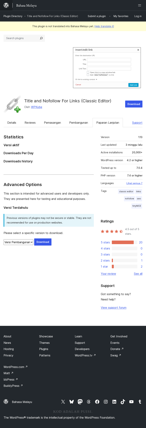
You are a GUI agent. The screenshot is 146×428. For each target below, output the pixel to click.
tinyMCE (136, 205)
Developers (82, 349)
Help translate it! (104, 26)
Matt (9, 373)
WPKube (36, 107)
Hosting (9, 349)
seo (139, 198)
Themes (44, 342)
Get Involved (118, 336)
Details (11, 122)
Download (133, 104)
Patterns (44, 355)
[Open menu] (140, 5)
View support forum (113, 307)
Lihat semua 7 (134, 183)
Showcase (46, 336)
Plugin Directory (13, 16)
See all (138, 273)
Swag (115, 355)
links (138, 191)
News (7, 342)
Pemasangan (52, 122)
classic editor (126, 191)
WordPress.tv (85, 355)
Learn (78, 336)
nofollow (129, 198)
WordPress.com (16, 367)
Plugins (43, 349)
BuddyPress (13, 385)
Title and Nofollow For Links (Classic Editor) (67, 100)
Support (137, 122)
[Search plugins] (41, 38)
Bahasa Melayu (22, 402)
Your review (108, 273)
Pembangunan (78, 122)
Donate (117, 349)
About (7, 336)
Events (114, 342)
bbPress (11, 379)
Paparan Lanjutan (107, 122)
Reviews (30, 122)
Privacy (8, 355)
